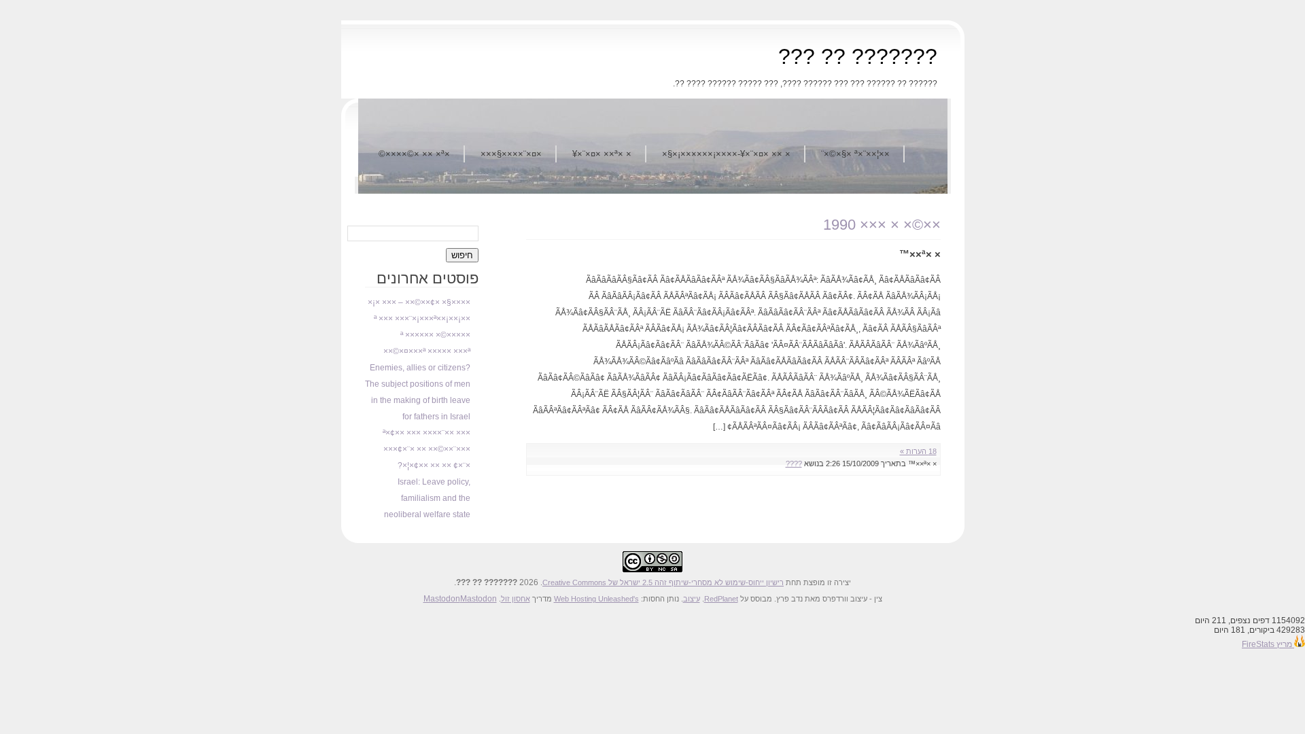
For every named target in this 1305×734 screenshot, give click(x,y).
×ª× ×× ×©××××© (414, 154)
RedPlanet (721, 599)
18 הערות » (918, 451)
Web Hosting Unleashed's (596, 599)
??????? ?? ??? (857, 56)
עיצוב (691, 599)
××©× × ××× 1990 (882, 224)
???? (794, 463)
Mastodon (441, 599)
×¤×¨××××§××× (511, 154)
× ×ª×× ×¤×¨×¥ (601, 154)
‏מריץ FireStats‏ (1268, 644)
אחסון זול (515, 599)
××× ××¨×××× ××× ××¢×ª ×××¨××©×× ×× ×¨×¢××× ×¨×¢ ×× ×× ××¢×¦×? (426, 449)
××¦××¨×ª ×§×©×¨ (855, 154)
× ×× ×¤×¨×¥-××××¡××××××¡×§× (726, 154)
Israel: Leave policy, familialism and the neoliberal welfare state (427, 498)
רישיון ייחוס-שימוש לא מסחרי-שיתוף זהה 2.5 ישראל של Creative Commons (663, 582)
